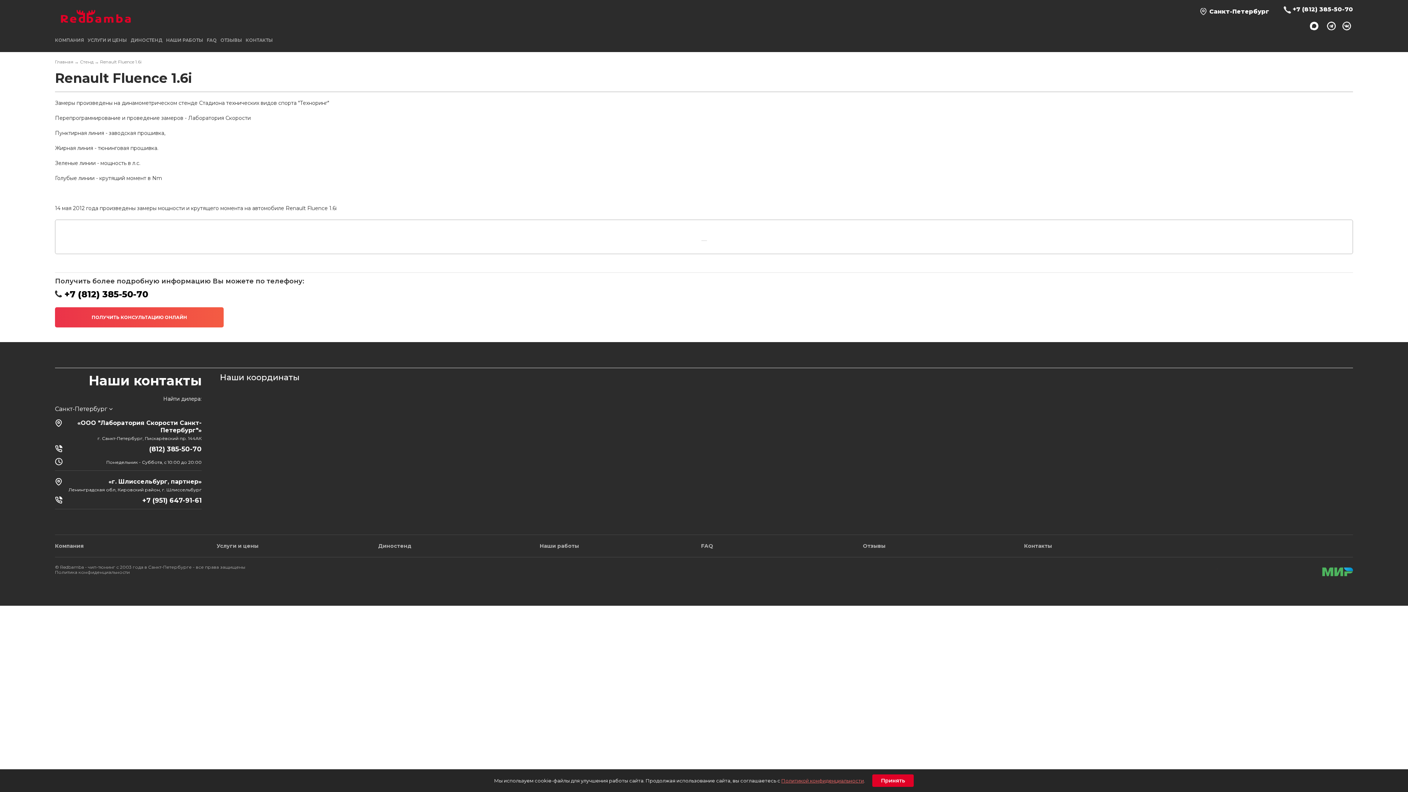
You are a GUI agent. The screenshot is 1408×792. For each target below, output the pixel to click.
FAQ (212, 40)
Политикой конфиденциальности (822, 781)
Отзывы (231, 40)
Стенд (87, 62)
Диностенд (146, 40)
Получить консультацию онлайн (139, 317)
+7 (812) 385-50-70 (1323, 9)
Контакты (259, 40)
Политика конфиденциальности (92, 572)
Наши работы (184, 40)
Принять (893, 780)
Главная (64, 62)
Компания (69, 546)
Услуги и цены (237, 546)
